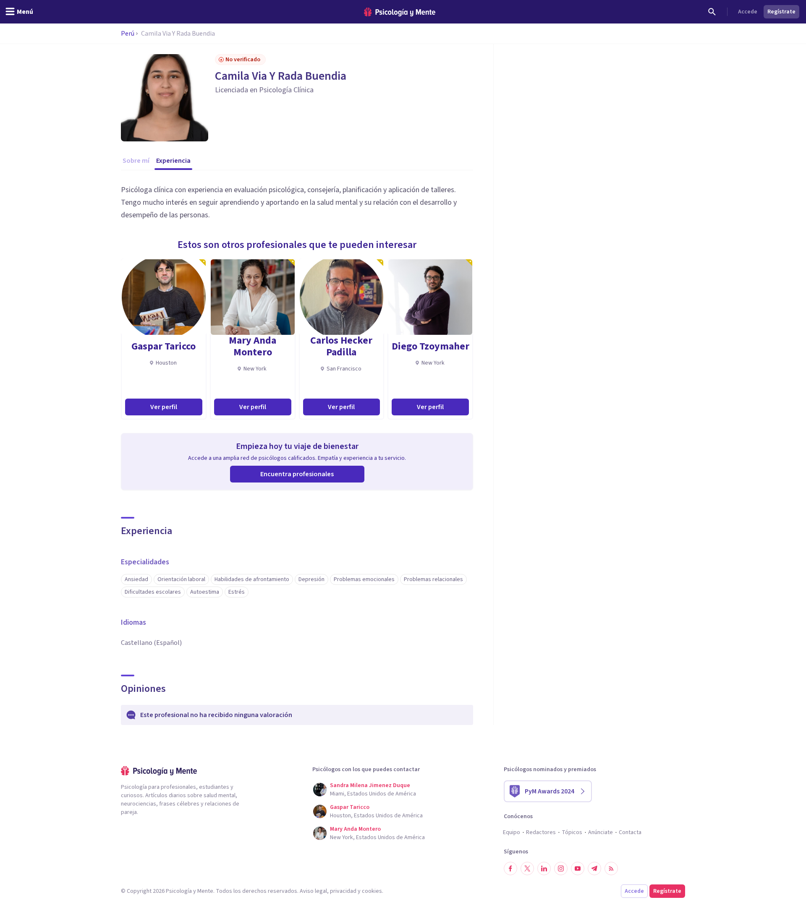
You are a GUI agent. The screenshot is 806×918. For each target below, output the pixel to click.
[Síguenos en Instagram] (561, 868)
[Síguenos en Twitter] (527, 868)
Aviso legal (313, 891)
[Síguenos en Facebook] (510, 868)
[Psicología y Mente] (399, 12)
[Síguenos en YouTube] (577, 868)
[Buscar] (712, 11)
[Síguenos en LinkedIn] (544, 868)
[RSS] (611, 868)
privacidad (343, 891)
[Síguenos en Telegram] (594, 868)
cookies (372, 891)
